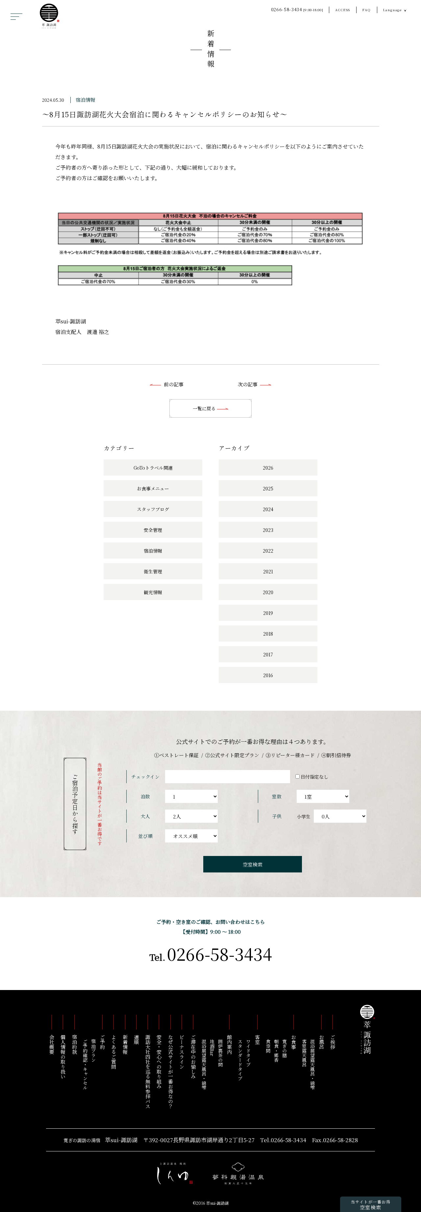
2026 (268, 467)
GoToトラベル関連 (153, 467)
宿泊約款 (74, 1044)
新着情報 (211, 50)
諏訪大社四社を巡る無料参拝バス (147, 1071)
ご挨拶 (333, 1041)
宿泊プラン (93, 1050)
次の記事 (248, 384)
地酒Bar (212, 1047)
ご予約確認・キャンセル (85, 1064)
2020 (268, 592)
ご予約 (102, 1041)
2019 (268, 613)
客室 (257, 1039)
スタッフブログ (153, 509)
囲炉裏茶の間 (220, 1053)
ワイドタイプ (248, 1053)
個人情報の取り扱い (63, 1056)
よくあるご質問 (114, 1051)
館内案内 (229, 1044)
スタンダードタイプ (240, 1060)
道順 (136, 1039)
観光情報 (153, 592)
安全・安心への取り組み (159, 1061)
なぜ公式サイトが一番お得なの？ (170, 1071)
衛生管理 (153, 571)
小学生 (303, 816)
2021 (268, 571)
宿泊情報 (85, 99)
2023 (268, 530)
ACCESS (342, 9)
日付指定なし (314, 776)
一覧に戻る (205, 408)
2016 (268, 675)
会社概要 (51, 1044)
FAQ (366, 9)
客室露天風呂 (304, 1053)
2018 (268, 633)
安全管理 (153, 530)
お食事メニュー (153, 488)
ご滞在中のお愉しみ (193, 1056)
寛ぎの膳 (284, 1048)
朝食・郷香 (276, 1050)
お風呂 (321, 1041)
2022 (268, 550)
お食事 (293, 1041)
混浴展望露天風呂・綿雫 (312, 1064)
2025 (268, 488)
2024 (268, 509)
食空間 (268, 1046)
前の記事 (174, 384)
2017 (268, 654)
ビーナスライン (182, 1051)
